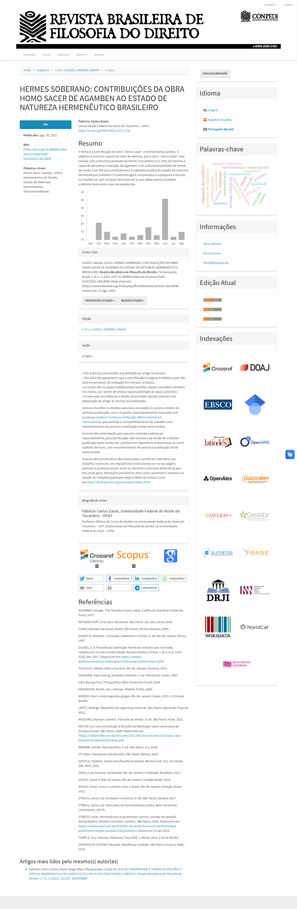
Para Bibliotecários (216, 263)
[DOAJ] (255, 368)
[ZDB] (237, 664)
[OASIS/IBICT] (255, 516)
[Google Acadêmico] (255, 405)
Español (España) (220, 120)
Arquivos (63, 54)
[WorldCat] (255, 627)
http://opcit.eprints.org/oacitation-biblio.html (119, 482)
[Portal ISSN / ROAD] (255, 590)
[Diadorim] (255, 479)
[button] (91, 578)
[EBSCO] (218, 405)
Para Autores (212, 253)
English (213, 110)
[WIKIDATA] (218, 627)
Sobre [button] (80, 54)
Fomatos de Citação (99, 300)
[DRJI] (218, 590)
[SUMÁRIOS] (218, 553)
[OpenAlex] (218, 479)
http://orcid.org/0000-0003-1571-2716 (104, 130)
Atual (46, 54)
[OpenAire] (255, 442)
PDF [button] (45, 124)
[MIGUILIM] (218, 516)
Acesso (288, 5)
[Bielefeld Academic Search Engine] (255, 553)
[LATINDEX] (218, 442)
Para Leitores (212, 244)
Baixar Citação (131, 300)
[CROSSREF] (218, 368)
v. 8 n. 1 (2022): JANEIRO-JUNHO (77, 70)
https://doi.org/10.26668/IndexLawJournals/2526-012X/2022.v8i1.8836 (45, 154)
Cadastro (270, 5)
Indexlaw (29, 54)
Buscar (99, 54)
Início (27, 70)
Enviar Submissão (215, 73)
